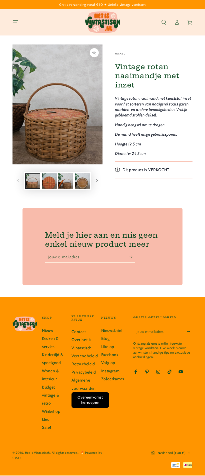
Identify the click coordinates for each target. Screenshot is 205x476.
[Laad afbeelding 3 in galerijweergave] (65, 181)
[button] (163, 22)
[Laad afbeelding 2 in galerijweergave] (49, 181)
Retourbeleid (83, 364)
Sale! (46, 427)
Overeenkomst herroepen (90, 400)
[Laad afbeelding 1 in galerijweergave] (32, 181)
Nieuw (47, 330)
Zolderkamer (112, 379)
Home (119, 53)
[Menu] (15, 22)
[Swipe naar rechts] (96, 181)
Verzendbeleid (85, 356)
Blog (105, 338)
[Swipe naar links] (18, 181)
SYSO (16, 458)
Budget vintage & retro (50, 395)
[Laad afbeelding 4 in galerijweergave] (82, 181)
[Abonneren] (132, 256)
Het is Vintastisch (37, 453)
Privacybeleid (84, 372)
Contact (79, 331)
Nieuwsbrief (112, 330)
